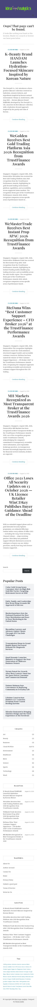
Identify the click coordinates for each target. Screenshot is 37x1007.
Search (5, 567)
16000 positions (7, 964)
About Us (6, 863)
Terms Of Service (9, 888)
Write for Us (7, 892)
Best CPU (14, 967)
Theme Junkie (19, 1002)
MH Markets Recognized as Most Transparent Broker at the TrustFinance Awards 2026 (18, 405)
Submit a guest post (10, 884)
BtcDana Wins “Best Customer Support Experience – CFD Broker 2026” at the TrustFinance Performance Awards (18, 321)
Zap (20, 989)
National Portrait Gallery (18, 976)
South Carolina (26, 984)
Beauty (5, 738)
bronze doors (21, 967)
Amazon (19, 964)
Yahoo (16, 989)
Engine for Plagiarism (17, 969)
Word (5, 775)
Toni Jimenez (19, 986)
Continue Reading (18, 119)
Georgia (26, 971)
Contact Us (7, 872)
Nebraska (28, 976)
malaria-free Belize (29, 974)
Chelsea (27, 967)
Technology (7, 771)
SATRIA (17, 984)
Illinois (8, 974)
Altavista (14, 964)
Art (4, 734)
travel (24, 986)
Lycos (21, 974)
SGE (21, 984)
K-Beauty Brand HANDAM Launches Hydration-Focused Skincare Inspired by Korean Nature (18, 66)
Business (6, 742)
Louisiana (17, 974)
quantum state (26, 981)
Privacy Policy (8, 880)
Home (5, 876)
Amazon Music (25, 964)
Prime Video (16, 981)
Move (5, 759)
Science (6, 763)
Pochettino (28, 979)
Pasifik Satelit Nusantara (18, 979)
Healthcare (7, 755)
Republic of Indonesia (9, 984)
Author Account (8, 868)
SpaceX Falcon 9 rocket (9, 986)
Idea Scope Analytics (20, 999)
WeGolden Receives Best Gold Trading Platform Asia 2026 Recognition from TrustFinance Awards (18, 149)
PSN (20, 981)
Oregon (9, 979)
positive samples (7, 981)
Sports (5, 767)
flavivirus (13, 971)
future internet (20, 971)
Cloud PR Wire (13, 49)
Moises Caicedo (7, 976)
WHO (7, 989)
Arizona (5, 967)
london (12, 974)
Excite (24, 969)
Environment (8, 751)
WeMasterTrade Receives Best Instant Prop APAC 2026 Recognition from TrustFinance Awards (18, 235)
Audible (10, 967)
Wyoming (12, 989)
